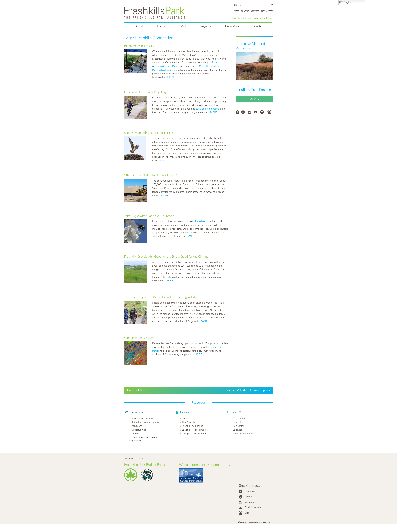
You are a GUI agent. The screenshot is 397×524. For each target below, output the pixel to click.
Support (255, 11)
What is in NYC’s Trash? (140, 338)
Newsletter (267, 11)
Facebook (250, 491)
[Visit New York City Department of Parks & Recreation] (131, 481)
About (139, 26)
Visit (183, 26)
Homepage (128, 458)
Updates (266, 390)
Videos (230, 390)
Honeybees (200, 221)
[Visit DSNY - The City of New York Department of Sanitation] (147, 481)
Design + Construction (194, 433)
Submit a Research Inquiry (145, 422)
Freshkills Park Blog (243, 433)
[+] (272, 522)
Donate (257, 26)
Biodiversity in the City (139, 45)
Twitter (248, 496)
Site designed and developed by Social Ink (254, 522)
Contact (245, 11)
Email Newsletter (253, 507)
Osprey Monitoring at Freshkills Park (148, 132)
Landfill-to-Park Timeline (253, 90)
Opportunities (138, 429)
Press (236, 11)
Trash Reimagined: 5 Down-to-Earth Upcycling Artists (160, 297)
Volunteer (136, 425)
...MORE (170, 77)
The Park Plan (189, 422)
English (347, 2)
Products (254, 390)
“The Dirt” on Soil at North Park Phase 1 (151, 175)
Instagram (250, 501)
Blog (247, 512)
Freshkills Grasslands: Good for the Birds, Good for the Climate (166, 256)
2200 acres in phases (207, 108)
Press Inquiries (240, 418)
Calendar (242, 390)
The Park (162, 26)
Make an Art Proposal (142, 418)
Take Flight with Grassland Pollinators (149, 216)
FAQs (184, 418)
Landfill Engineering (192, 425)
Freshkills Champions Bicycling (145, 92)
